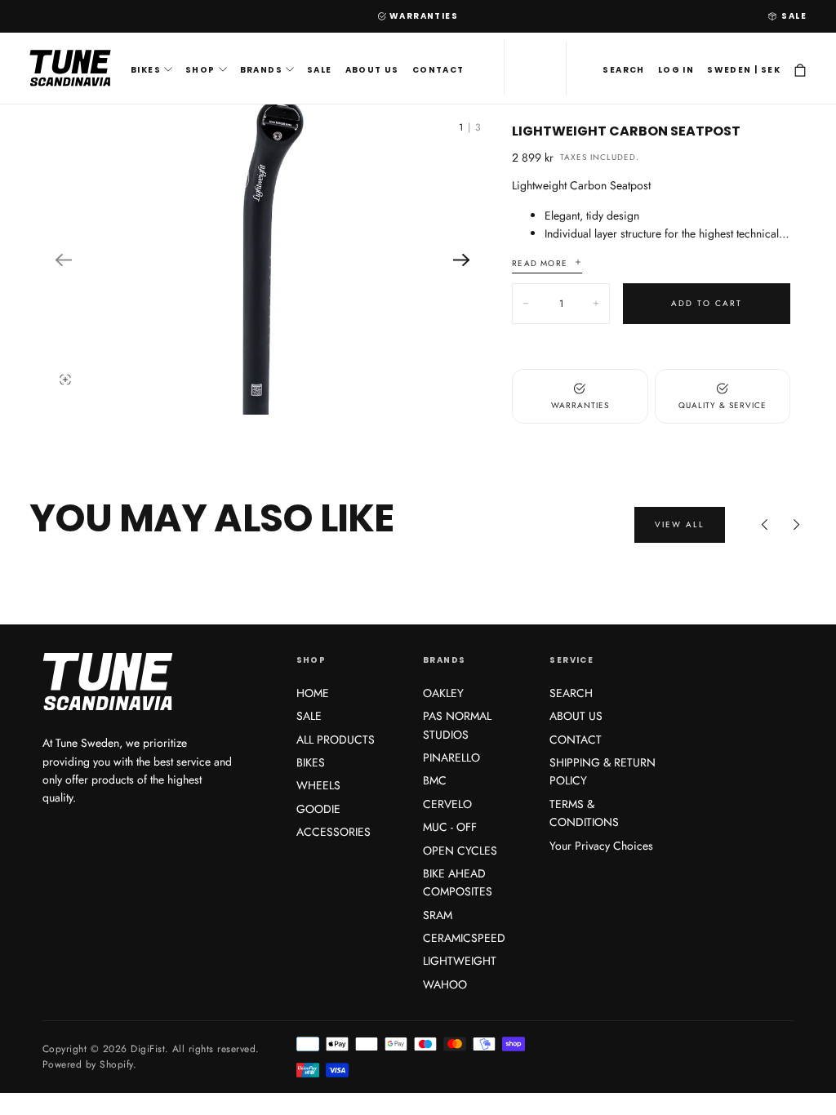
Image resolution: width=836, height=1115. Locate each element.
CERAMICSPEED (464, 938)
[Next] (797, 525)
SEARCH (571, 693)
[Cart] (800, 70)
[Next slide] (461, 260)
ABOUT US (372, 70)
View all (680, 524)
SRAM (437, 915)
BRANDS (261, 70)
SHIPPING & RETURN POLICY (602, 771)
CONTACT (438, 70)
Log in (676, 70)
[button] (623, 70)
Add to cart (706, 303)
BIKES (146, 70)
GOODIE (318, 809)
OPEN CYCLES (460, 850)
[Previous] (764, 525)
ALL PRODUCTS (335, 739)
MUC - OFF (450, 827)
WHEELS (318, 785)
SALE (794, 16)
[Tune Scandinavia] (138, 683)
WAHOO (445, 984)
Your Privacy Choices (601, 845)
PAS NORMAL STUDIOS (457, 725)
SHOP (200, 70)
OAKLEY (443, 693)
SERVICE (571, 660)
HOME (312, 693)
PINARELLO (451, 757)
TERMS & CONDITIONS (584, 813)
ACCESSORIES (333, 832)
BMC (435, 780)
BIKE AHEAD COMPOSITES (457, 882)
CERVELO (447, 804)
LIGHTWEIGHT (459, 961)
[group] (262, 259)
